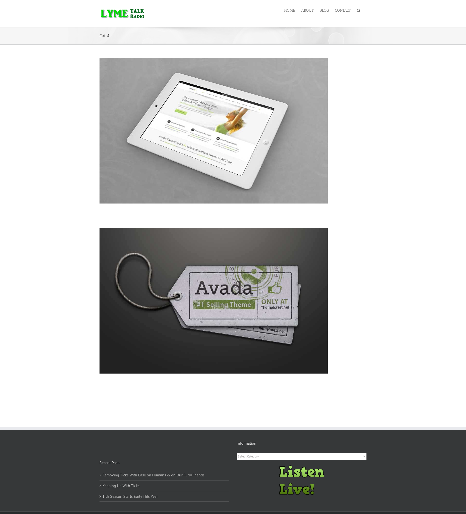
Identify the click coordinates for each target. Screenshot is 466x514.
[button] (358, 10)
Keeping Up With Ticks (121, 485)
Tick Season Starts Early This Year (130, 496)
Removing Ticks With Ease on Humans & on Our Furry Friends (153, 475)
